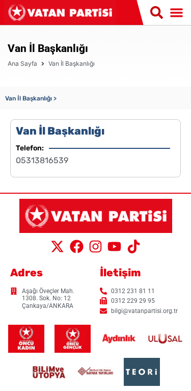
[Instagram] (95, 246)
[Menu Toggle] (176, 12)
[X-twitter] (57, 246)
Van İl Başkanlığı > (31, 98)
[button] (31, 98)
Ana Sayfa (22, 63)
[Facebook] (76, 246)
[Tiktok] (133, 246)
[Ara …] (156, 13)
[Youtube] (114, 246)
